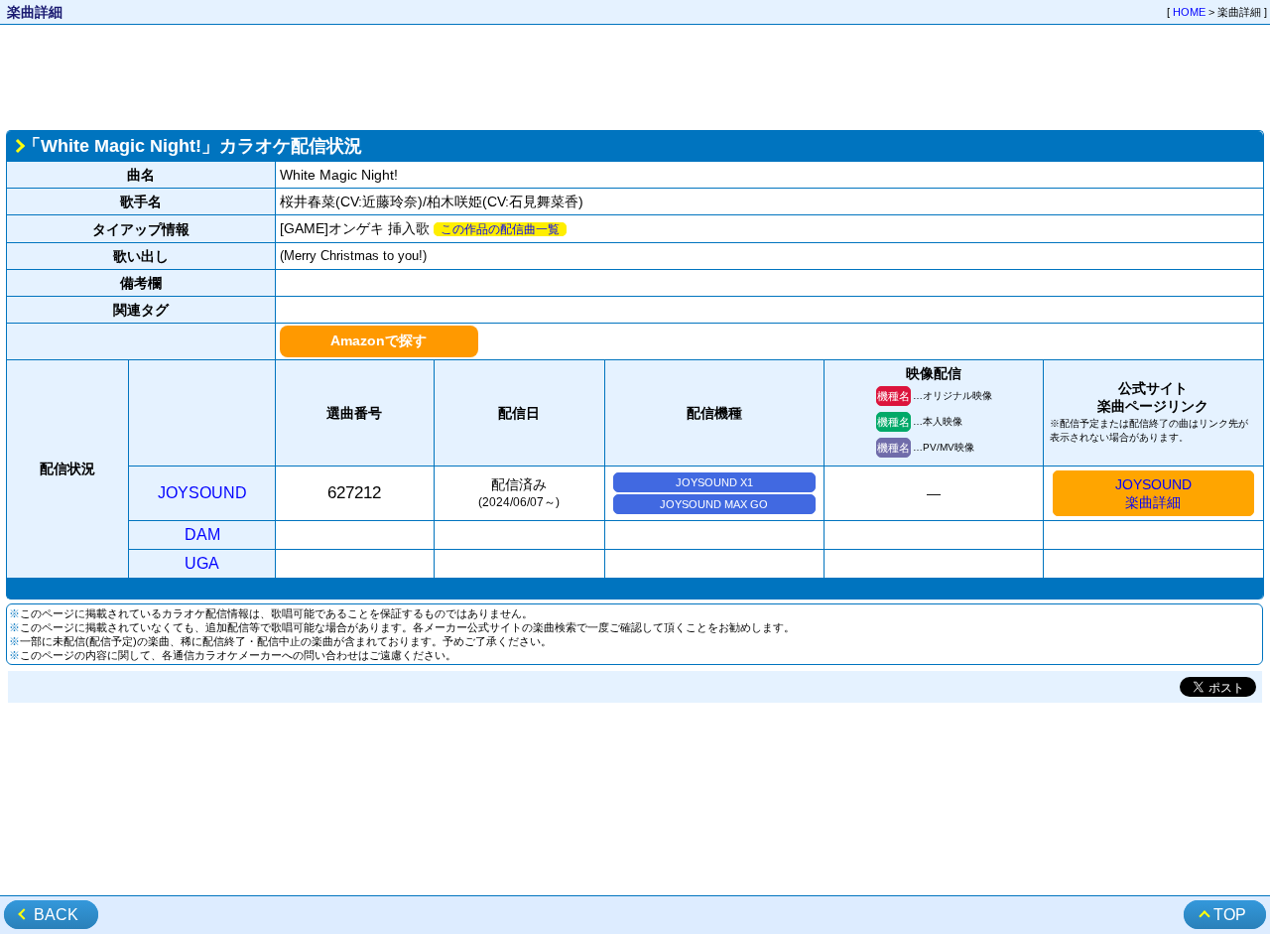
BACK (56, 914)
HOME (1189, 12)
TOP (1229, 914)
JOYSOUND (202, 492)
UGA (202, 563)
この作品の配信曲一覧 (500, 229)
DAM (202, 534)
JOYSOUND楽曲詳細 (1153, 493)
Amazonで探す (378, 340)
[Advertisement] (635, 75)
